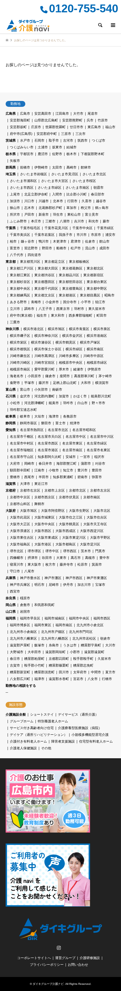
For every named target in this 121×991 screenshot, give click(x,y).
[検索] (99, 25)
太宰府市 (80, 672)
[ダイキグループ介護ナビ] (28, 25)
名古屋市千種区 (21, 437)
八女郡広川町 (20, 679)
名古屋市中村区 (21, 443)
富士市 (60, 423)
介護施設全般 (16, 714)
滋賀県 (11, 484)
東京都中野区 (97, 289)
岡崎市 (29, 463)
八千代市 (16, 255)
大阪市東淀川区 (74, 538)
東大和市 (57, 315)
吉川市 (79, 221)
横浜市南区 (95, 349)
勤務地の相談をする (21, 686)
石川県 (11, 396)
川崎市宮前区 (44, 363)
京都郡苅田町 (59, 659)
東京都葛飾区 (72, 268)
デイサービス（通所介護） (78, 714)
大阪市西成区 (65, 531)
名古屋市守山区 (21, 457)
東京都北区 (95, 268)
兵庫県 (11, 578)
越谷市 (101, 201)
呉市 (90, 120)
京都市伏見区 (69, 497)
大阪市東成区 (48, 538)
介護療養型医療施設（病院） (80, 728)
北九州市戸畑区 (53, 632)
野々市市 (98, 403)
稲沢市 (99, 457)
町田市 (102, 315)
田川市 (64, 672)
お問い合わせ (78, 965)
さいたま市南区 (77, 188)
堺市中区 (52, 551)
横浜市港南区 (97, 336)
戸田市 (29, 214)
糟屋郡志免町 (83, 665)
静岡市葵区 (28, 423)
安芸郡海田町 (20, 120)
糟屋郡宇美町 (91, 645)
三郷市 (50, 221)
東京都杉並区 (20, 282)
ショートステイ (42, 714)
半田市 (44, 477)
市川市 (82, 235)
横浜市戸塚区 (90, 342)
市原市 (96, 235)
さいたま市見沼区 (64, 174)
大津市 (25, 484)
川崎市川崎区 (20, 363)
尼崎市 (54, 585)
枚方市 (50, 564)
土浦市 (43, 147)
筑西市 (82, 140)
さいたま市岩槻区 (33, 174)
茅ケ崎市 (105, 376)
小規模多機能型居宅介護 (90, 735)
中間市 (96, 672)
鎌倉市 (50, 376)
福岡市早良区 (30, 618)
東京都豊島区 (72, 289)
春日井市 (45, 463)
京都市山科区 (20, 504)
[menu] (112, 25)
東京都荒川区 (30, 262)
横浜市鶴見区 (65, 342)
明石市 (39, 585)
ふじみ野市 (18, 221)
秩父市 (86, 208)
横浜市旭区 (56, 329)
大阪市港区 (42, 544)
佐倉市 (90, 241)
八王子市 (45, 309)
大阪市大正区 (20, 524)
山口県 (11, 612)
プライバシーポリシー (47, 965)
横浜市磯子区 (20, 336)
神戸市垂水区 (30, 578)
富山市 (25, 389)
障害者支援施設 (63, 741)
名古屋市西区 (48, 443)
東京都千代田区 (46, 289)
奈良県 (11, 598)
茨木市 (86, 551)
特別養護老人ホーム (53, 721)
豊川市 (82, 470)
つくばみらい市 (21, 147)
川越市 (44, 201)
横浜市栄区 (18, 342)
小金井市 (52, 302)
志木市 (29, 208)
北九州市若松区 (84, 638)
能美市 (54, 403)
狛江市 (100, 302)
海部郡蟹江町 (66, 463)
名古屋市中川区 (102, 437)
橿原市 (25, 598)
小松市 (15, 403)
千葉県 (11, 228)
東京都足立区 (54, 262)
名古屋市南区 (72, 450)
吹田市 (47, 558)
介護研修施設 (90, 958)
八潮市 (65, 221)
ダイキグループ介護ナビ (48, 983)
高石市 (76, 558)
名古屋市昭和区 (84, 430)
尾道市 (93, 114)
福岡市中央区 (79, 618)
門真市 (100, 551)
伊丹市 (68, 585)
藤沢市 (44, 383)
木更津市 (59, 241)
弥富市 (97, 477)
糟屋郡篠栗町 (59, 665)
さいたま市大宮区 (54, 181)
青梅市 (36, 302)
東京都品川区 (69, 275)
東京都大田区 (48, 268)
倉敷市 (25, 605)
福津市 (39, 679)
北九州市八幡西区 (54, 638)
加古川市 (84, 585)
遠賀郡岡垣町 (55, 652)
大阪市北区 (101, 511)
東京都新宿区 (93, 275)
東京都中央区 (20, 289)
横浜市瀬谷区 (41, 342)
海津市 (54, 416)
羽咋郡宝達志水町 (23, 410)
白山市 (82, 403)
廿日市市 (76, 127)
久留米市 (104, 659)
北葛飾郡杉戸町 (50, 208)
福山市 (110, 127)
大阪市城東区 (44, 517)
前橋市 (25, 167)
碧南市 (82, 477)
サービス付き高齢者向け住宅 (32, 728)
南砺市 (57, 389)
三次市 (80, 134)
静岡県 (11, 423)
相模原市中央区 (70, 363)
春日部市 (97, 194)
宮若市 (78, 679)
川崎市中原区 (93, 356)
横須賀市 (102, 383)
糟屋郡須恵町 (44, 672)
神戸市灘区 (52, 578)
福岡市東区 (42, 625)
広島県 (11, 114)
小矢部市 (41, 389)
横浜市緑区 (74, 349)
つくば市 (98, 140)
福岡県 (11, 618)
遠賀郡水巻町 (59, 679)
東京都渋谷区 (44, 275)
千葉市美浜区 (20, 235)
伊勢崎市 (41, 167)
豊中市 (104, 558)
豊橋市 (15, 477)
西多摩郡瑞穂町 (80, 315)
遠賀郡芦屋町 (20, 645)
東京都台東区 (97, 282)
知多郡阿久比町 (49, 457)
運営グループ (65, 958)
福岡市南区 (63, 625)
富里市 (15, 248)
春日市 (15, 659)
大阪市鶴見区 (69, 524)
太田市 (57, 167)
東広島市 (94, 127)
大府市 (15, 463)
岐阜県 (11, 416)
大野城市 (16, 652)
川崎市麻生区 (20, 356)
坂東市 (57, 147)
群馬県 (11, 167)
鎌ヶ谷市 (27, 241)
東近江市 (41, 484)
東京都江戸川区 (21, 268)
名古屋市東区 (72, 443)
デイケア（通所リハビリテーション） (38, 735)
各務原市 (70, 416)
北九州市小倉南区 (23, 632)
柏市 (13, 241)
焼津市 (75, 423)
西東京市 (63, 309)
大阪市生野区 (79, 511)
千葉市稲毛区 (30, 228)
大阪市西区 (42, 531)
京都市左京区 (100, 490)
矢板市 (15, 161)
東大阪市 (34, 564)
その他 (46, 748)
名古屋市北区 (58, 430)
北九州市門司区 (81, 632)
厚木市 (64, 369)
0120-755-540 (83, 8)
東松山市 (74, 214)
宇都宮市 (26, 154)
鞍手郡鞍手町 (83, 659)
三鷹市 (15, 322)
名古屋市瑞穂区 (21, 450)
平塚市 (29, 383)
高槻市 (90, 558)
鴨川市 (44, 241)
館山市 (104, 241)
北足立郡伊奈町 (36, 194)
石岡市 (39, 140)
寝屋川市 (16, 564)
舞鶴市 (39, 504)
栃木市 (71, 154)
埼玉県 (11, 174)
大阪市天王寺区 (95, 524)
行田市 (72, 201)
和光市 (93, 221)
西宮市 (15, 591)
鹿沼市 (43, 154)
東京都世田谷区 (70, 282)
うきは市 (70, 645)
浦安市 (110, 235)
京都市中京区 (20, 497)
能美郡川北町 (101, 396)
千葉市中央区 (82, 228)
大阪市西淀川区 (92, 531)
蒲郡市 (86, 463)
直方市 (110, 672)
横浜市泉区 (101, 329)
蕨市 (106, 221)
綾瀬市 (78, 369)
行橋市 (107, 679)
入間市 (57, 194)
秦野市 (15, 383)
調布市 (29, 309)
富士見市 (91, 214)
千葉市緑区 (105, 228)
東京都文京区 (44, 295)
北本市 (58, 201)
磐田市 (46, 423)
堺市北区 (16, 551)
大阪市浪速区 (20, 531)
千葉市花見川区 (56, 228)
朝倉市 (105, 638)
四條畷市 (16, 558)
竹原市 (103, 120)
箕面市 (97, 564)
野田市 (47, 248)
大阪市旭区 (28, 511)
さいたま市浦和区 (23, 181)
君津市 (76, 241)
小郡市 (75, 652)
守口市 (15, 571)
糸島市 (54, 645)
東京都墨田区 (44, 282)
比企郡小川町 (76, 194)
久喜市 (87, 201)
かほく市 (80, 396)
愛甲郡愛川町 (44, 369)
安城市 (71, 457)
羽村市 (79, 309)
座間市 (65, 376)
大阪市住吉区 (97, 517)
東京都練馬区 (20, 295)
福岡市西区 (101, 618)
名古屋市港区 (48, 450)
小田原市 (34, 376)
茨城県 (11, 140)
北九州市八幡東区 (23, 638)
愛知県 (11, 430)
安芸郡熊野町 (72, 120)
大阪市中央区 (44, 524)
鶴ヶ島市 (102, 208)
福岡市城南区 (54, 618)
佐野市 (57, 154)
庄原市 (36, 127)
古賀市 (15, 665)
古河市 (68, 140)
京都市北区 (77, 490)
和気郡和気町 (44, 605)
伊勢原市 (94, 369)
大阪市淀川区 (90, 544)
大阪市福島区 (20, 544)
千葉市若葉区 (44, 235)
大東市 (61, 558)
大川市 (110, 645)
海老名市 (16, 376)
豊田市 (97, 470)
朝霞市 (98, 188)
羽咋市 (68, 403)
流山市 (90, 248)
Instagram (59, 947)
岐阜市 (25, 416)
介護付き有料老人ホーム (28, 741)
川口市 (29, 201)
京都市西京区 (44, 497)
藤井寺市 (66, 564)
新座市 (44, 214)
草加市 (71, 208)
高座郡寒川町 (84, 376)
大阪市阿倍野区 (53, 511)
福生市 (42, 315)
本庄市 (36, 221)
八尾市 (29, 571)
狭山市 (15, 208)
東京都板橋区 (79, 262)
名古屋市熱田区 (32, 430)
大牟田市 (34, 652)
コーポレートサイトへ (34, 958)
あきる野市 (18, 302)
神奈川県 (12, 329)
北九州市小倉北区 (90, 625)
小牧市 (54, 470)
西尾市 (29, 477)
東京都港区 (67, 295)
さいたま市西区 (21, 188)
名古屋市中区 (76, 437)
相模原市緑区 (97, 363)
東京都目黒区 (90, 295)
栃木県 (11, 154)
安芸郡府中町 (47, 134)
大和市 (86, 383)
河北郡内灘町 (44, 396)
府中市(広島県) (21, 134)
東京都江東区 (20, 275)
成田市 (104, 248)
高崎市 (71, 167)
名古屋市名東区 (98, 450)
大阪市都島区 (65, 544)
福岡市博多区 (20, 625)
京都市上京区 (54, 490)
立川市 (15, 309)
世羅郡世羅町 (55, 127)
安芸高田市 (42, 114)
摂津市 (33, 558)
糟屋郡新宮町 (20, 672)
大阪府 (11, 511)
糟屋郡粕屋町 (34, 659)
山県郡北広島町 (46, 120)
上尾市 (15, 194)
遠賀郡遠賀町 (94, 652)
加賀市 (64, 396)
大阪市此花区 (20, 517)
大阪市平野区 (100, 538)
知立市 (68, 470)
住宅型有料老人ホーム (96, 741)
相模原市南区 (20, 369)
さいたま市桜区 (84, 181)
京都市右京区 (30, 490)
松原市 (82, 564)
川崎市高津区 (44, 356)
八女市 (93, 679)
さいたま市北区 (94, 174)
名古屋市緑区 (97, 443)
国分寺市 (70, 302)
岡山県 (11, 605)
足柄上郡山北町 (65, 383)
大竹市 (78, 114)
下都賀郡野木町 (92, 154)
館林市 (86, 167)
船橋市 (61, 248)
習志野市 (31, 248)
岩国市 (25, 612)
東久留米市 (96, 309)
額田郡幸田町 (20, 470)
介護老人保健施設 (23, 748)
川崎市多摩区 (69, 356)
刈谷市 (100, 463)
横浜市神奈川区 (46, 336)
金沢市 (25, 396)
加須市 (15, 201)
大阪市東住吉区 (21, 538)
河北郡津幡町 (34, 403)
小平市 (86, 302)
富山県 (11, 389)
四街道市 (34, 255)
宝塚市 (100, 585)
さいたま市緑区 (49, 188)
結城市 (71, 147)
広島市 (25, 114)
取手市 (54, 140)
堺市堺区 (34, 551)
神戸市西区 (74, 578)
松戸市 (76, 248)
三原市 (66, 134)
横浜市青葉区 (79, 329)
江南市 (39, 470)
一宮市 (85, 457)
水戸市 (25, 140)
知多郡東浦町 (63, 477)
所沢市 (15, 214)
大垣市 (39, 416)
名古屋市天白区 (49, 437)
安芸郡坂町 (18, 127)
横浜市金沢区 (72, 336)
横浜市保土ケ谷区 (47, 349)
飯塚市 (39, 645)
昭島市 (109, 295)
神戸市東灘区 (97, 578)
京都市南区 (91, 497)
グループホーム (21, 721)
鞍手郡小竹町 (34, 665)
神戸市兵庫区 (20, 585)
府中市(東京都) (21, 315)
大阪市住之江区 (70, 517)
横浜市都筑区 (20, 349)
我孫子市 (65, 235)
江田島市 (62, 114)
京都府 (11, 490)
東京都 (11, 262)
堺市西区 (70, 551)
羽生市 (58, 214)
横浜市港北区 (33, 329)
